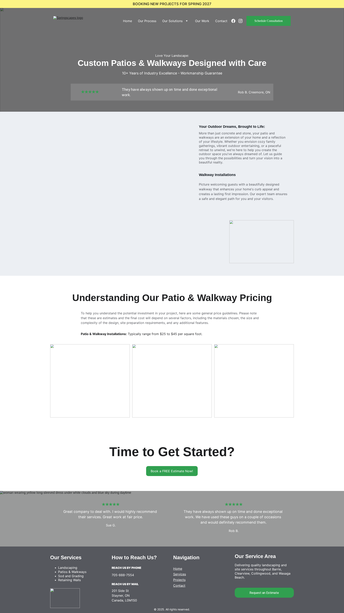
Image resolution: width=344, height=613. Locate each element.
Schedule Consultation (268, 20)
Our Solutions (172, 21)
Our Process (147, 21)
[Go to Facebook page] (234, 21)
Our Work (202, 21)
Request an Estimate (264, 593)
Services (179, 574)
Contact (221, 21)
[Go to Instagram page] (240, 21)
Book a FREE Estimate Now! (172, 471)
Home (127, 21)
